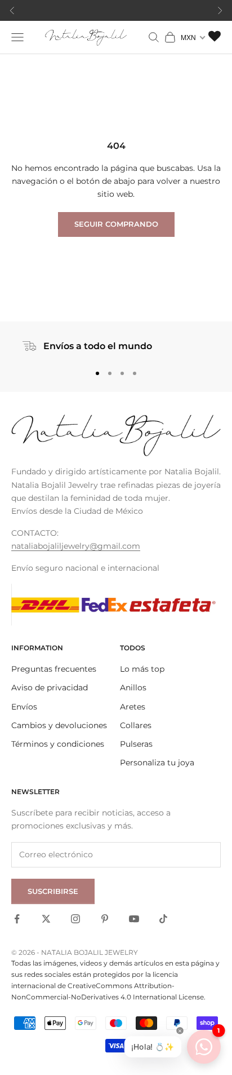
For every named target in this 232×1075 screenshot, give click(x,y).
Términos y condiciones (57, 744)
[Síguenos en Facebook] (17, 918)
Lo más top (142, 669)
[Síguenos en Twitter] (46, 918)
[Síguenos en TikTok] (163, 918)
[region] (116, 346)
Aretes (132, 707)
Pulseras (136, 744)
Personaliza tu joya (157, 762)
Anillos (133, 687)
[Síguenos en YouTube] (134, 918)
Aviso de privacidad (49, 687)
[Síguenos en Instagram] (75, 918)
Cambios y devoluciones (59, 725)
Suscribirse (53, 891)
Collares (135, 725)
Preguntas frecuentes (53, 669)
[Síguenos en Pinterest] (104, 918)
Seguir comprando (116, 223)
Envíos (24, 707)
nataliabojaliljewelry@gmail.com (75, 546)
